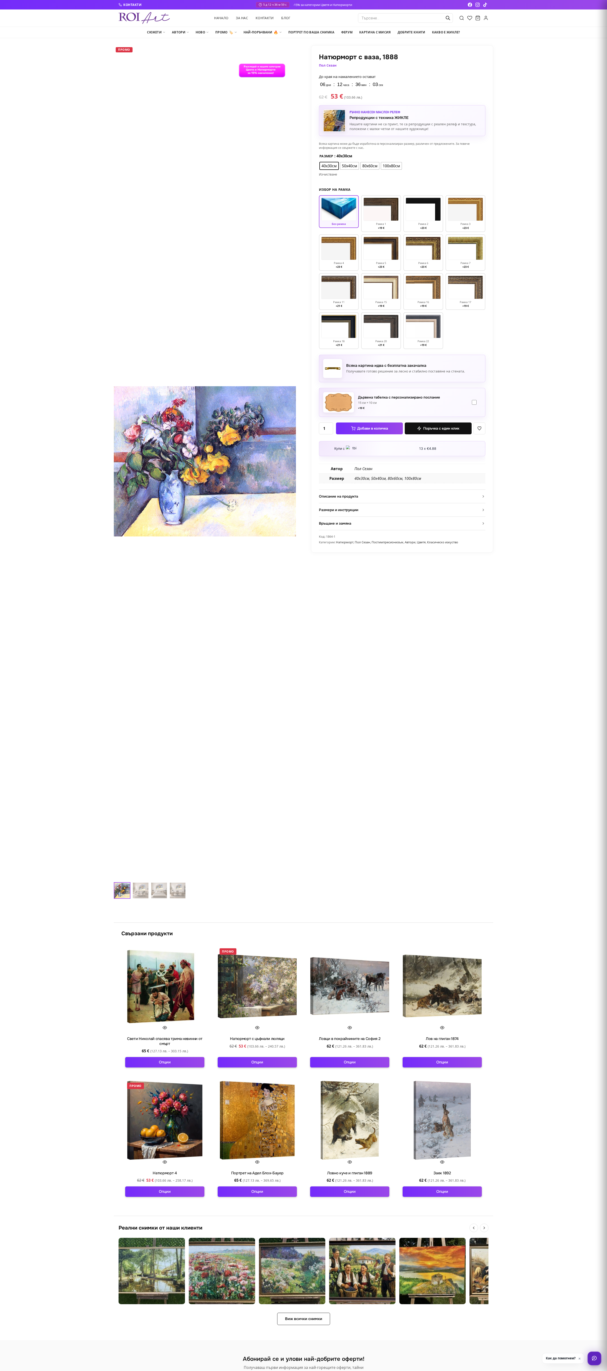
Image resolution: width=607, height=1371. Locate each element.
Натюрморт (344, 542)
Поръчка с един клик (441, 428)
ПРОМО (224, 32)
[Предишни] (473, 1228)
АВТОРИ (178, 32)
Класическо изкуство (442, 542)
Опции (165, 1062)
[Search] (461, 18)
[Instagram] (477, 4)
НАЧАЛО (221, 18)
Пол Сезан (327, 65)
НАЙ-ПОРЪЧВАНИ (261, 32)
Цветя (421, 542)
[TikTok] (485, 4)
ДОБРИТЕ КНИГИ (411, 32)
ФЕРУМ (347, 32)
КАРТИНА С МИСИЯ (375, 32)
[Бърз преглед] (165, 1028)
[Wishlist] (469, 18)
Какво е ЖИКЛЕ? (446, 32)
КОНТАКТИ (132, 4)
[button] (479, 428)
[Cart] (477, 18)
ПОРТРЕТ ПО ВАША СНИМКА (311, 32)
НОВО (200, 32)
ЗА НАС (242, 18)
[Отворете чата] (594, 1358)
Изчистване (328, 174)
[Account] (485, 18)
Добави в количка (372, 428)
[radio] (329, 165)
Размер (326, 156)
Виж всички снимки (303, 1318)
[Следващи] (484, 1228)
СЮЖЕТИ (154, 32)
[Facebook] (470, 4)
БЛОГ (285, 18)
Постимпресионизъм (387, 542)
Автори (410, 542)
